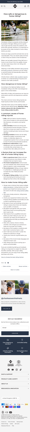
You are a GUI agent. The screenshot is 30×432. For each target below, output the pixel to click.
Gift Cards (17, 423)
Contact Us (3, 421)
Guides (11, 423)
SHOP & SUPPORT (6, 374)
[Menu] (2, 6)
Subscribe (15, 333)
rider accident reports (21, 77)
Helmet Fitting (4, 423)
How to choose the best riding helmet (12, 257)
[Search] (5, 6)
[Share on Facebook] (8, 262)
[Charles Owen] (15, 6)
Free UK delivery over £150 (15, 1)
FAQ (13, 425)
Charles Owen (8, 414)
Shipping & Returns (5, 425)
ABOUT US (4, 383)
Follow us (6, 308)
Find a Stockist (11, 421)
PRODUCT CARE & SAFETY (9, 379)
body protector (8, 70)
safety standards (8, 187)
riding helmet (24, 68)
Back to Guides (15, 269)
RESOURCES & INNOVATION (10, 388)
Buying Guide (20, 421)
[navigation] (15, 374)
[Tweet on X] (5, 262)
